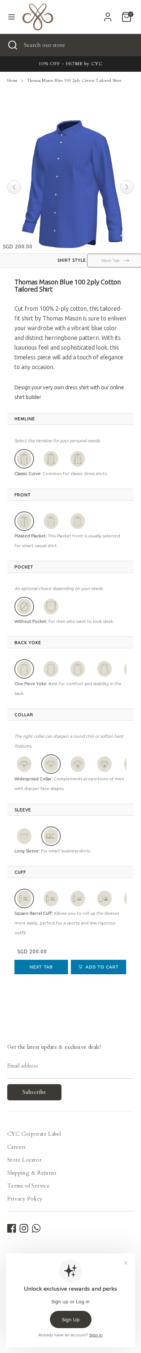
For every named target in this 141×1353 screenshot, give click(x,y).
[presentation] (24, 418)
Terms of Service (28, 1185)
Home (12, 80)
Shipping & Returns (32, 1172)
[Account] (108, 14)
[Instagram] (24, 1228)
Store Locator (24, 1159)
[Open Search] (11, 45)
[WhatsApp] (36, 1228)
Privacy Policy (24, 1198)
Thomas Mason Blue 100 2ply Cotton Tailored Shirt (74, 80)
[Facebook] (11, 1228)
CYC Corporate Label (34, 1133)
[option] (70, 64)
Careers (16, 1146)
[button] (24, 459)
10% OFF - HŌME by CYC (70, 64)
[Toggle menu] (11, 17)
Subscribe (34, 1092)
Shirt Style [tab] (71, 260)
